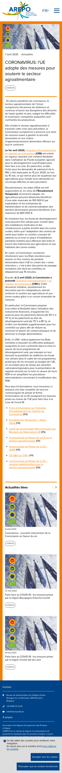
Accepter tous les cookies (45, 757)
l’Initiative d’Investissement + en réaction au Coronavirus (28, 282)
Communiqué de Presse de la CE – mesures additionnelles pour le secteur (28, 464)
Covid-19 (10, 88)
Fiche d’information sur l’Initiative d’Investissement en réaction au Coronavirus (27, 411)
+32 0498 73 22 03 (14, 706)
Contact (7, 687)
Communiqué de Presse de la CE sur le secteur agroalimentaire (30, 439)
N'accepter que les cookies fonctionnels (38, 766)
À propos (8, 717)
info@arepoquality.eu (15, 711)
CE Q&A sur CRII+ (19, 455)
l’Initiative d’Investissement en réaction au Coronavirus (30, 152)
